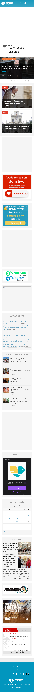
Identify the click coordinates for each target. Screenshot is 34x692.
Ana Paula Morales (7, 75)
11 (9, 518)
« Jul (4, 532)
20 (17, 522)
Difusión (5, 670)
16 (28, 518)
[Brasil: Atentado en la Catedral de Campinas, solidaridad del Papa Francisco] (17, 122)
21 (21, 522)
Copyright (20, 670)
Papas (5, 87)
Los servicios (28, 667)
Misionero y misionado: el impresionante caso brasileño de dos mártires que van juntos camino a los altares (19, 390)
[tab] (10, 630)
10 (5, 518)
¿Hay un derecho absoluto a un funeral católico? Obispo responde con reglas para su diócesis (20, 380)
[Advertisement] (17, 24)
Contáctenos (27, 670)
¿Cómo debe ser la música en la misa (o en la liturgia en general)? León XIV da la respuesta (20, 370)
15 (25, 518)
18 (9, 522)
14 (21, 518)
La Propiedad (19, 667)
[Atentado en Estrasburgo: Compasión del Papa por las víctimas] (17, 97)
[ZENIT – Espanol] (9, 3)
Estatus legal (12, 670)
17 (5, 522)
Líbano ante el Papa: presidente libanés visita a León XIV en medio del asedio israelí (9, 560)
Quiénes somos (5, 667)
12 (13, 518)
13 (17, 518)
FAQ (13, 667)
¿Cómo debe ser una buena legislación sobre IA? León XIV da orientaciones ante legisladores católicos (15, 327)
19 (13, 522)
